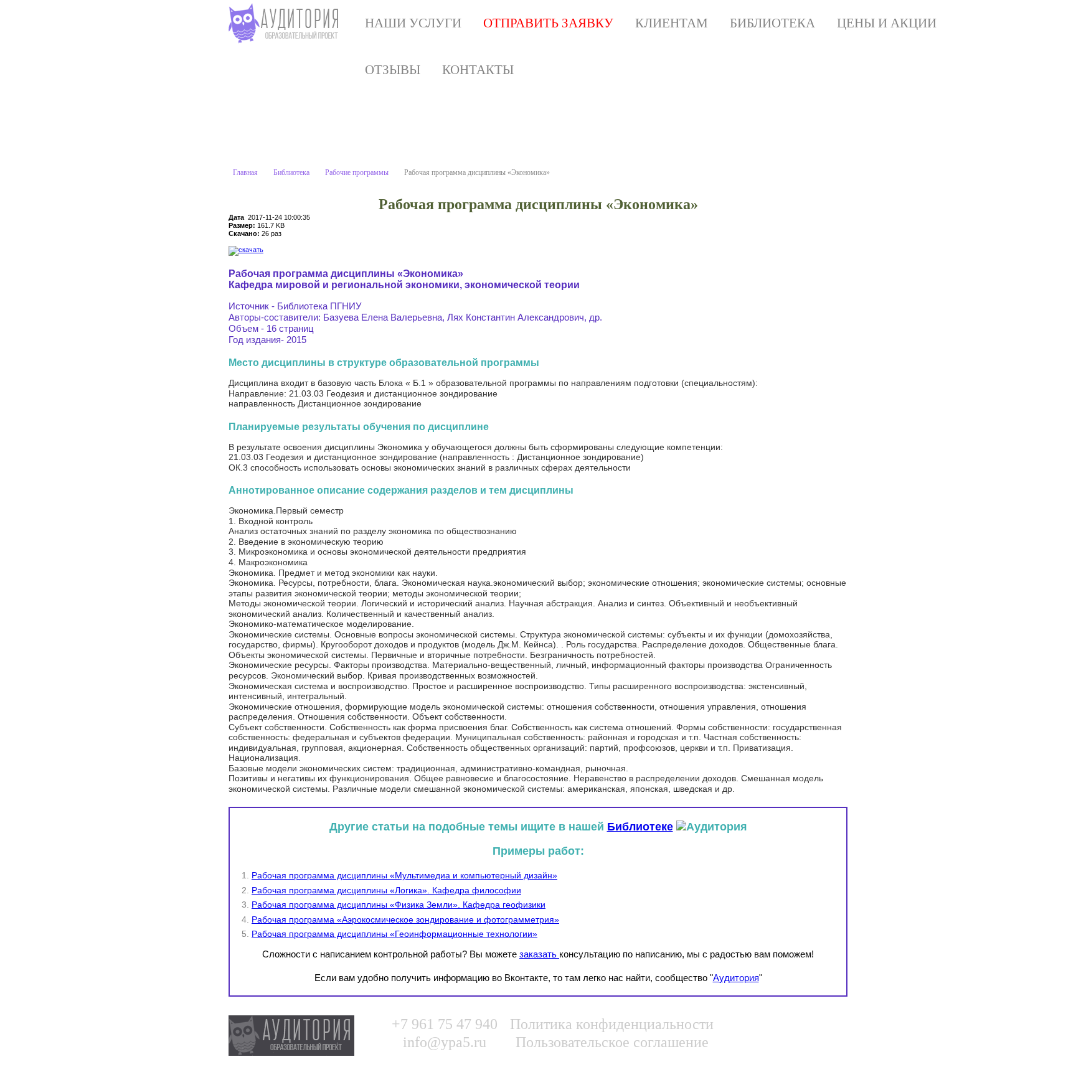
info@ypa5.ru (444, 1042)
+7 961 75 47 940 (445, 1024)
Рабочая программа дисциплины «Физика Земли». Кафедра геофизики (398, 905)
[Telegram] (835, 1030)
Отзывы (392, 69)
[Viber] (810, 1030)
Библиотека (772, 23)
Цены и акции (887, 23)
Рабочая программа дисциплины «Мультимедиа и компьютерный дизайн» (404, 875)
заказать (539, 954)
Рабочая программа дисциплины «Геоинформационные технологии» (394, 934)
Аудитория (736, 977)
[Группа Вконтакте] (759, 1030)
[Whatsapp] (784, 1030)
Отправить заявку (548, 23)
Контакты (478, 69)
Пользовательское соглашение (612, 1042)
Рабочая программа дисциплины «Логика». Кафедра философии (386, 890)
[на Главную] (286, 23)
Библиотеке (640, 826)
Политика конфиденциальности (612, 1024)
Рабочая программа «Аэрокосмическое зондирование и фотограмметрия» (405, 919)
